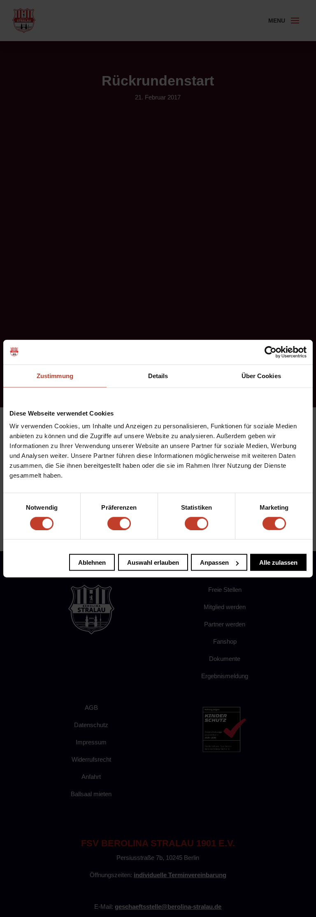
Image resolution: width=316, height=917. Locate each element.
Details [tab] (158, 375)
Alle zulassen (278, 562)
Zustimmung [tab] (55, 375)
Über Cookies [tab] (261, 375)
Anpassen (214, 562)
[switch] (119, 523)
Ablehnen (92, 562)
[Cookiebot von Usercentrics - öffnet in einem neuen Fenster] (271, 352)
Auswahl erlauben (153, 562)
